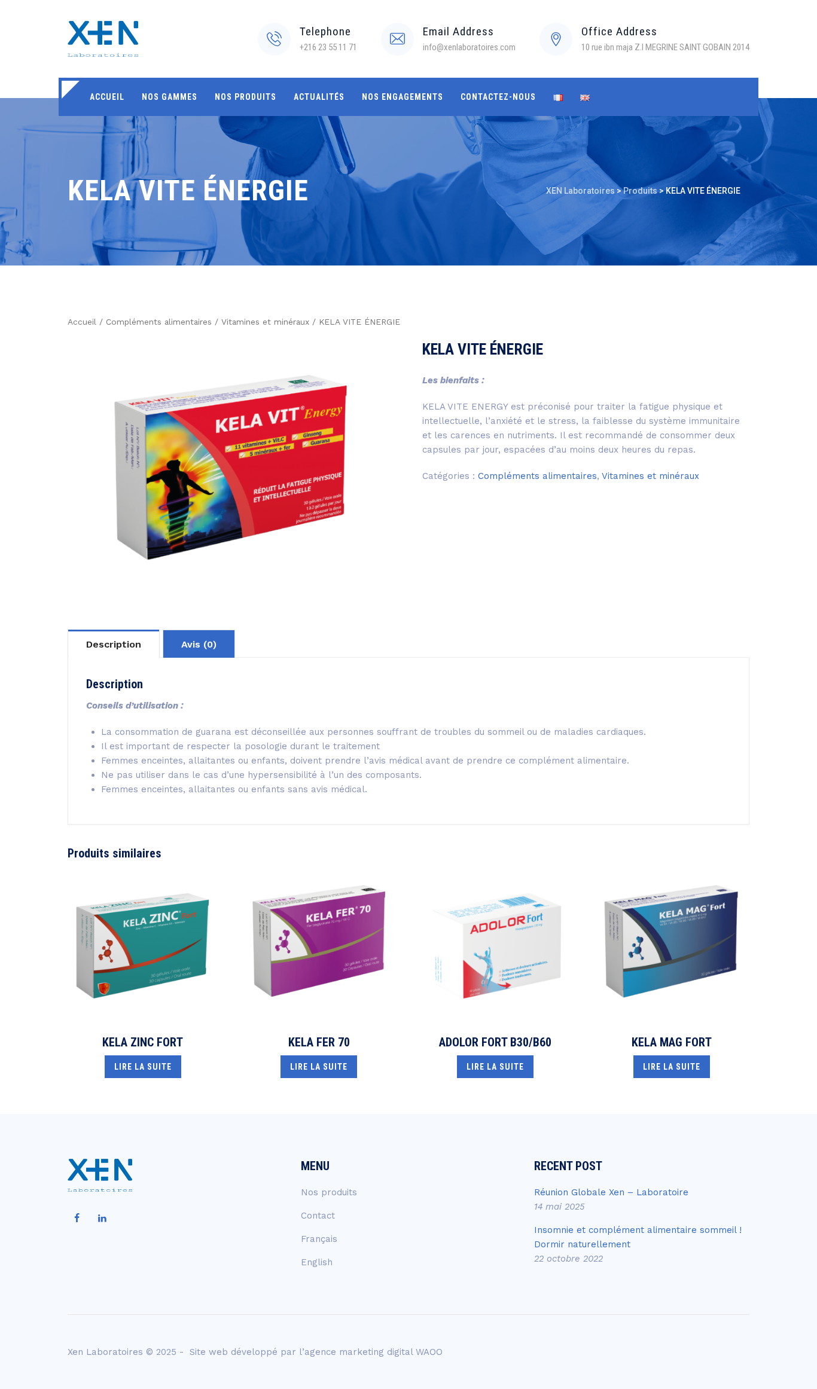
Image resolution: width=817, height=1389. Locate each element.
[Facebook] (77, 1219)
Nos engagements (402, 97)
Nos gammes (169, 97)
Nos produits (245, 97)
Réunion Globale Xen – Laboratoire (611, 1192)
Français (319, 1239)
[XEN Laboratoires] (103, 39)
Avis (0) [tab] (199, 644)
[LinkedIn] (102, 1219)
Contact (318, 1215)
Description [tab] (113, 644)
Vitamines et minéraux (265, 321)
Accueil (107, 97)
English (317, 1262)
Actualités (319, 97)
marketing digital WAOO (391, 1352)
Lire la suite (143, 1066)
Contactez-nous (498, 97)
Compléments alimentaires (159, 321)
